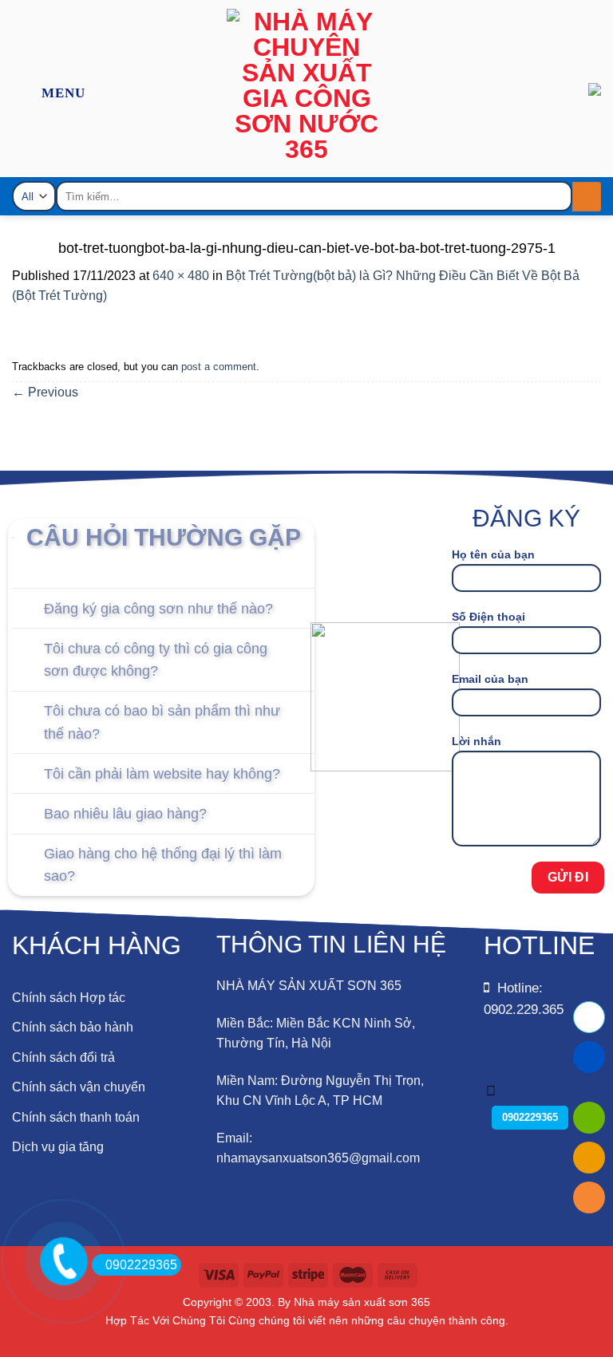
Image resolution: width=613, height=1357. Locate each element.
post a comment (218, 367)
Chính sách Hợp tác (68, 997)
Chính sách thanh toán (76, 1117)
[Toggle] (27, 610)
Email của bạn (490, 679)
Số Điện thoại (488, 616)
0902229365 (141, 1265)
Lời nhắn (476, 741)
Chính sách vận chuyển (78, 1087)
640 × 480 (180, 275)
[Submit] (586, 196)
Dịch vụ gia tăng (58, 1147)
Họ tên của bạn (493, 554)
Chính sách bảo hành (72, 1027)
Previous (45, 392)
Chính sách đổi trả (63, 1057)
